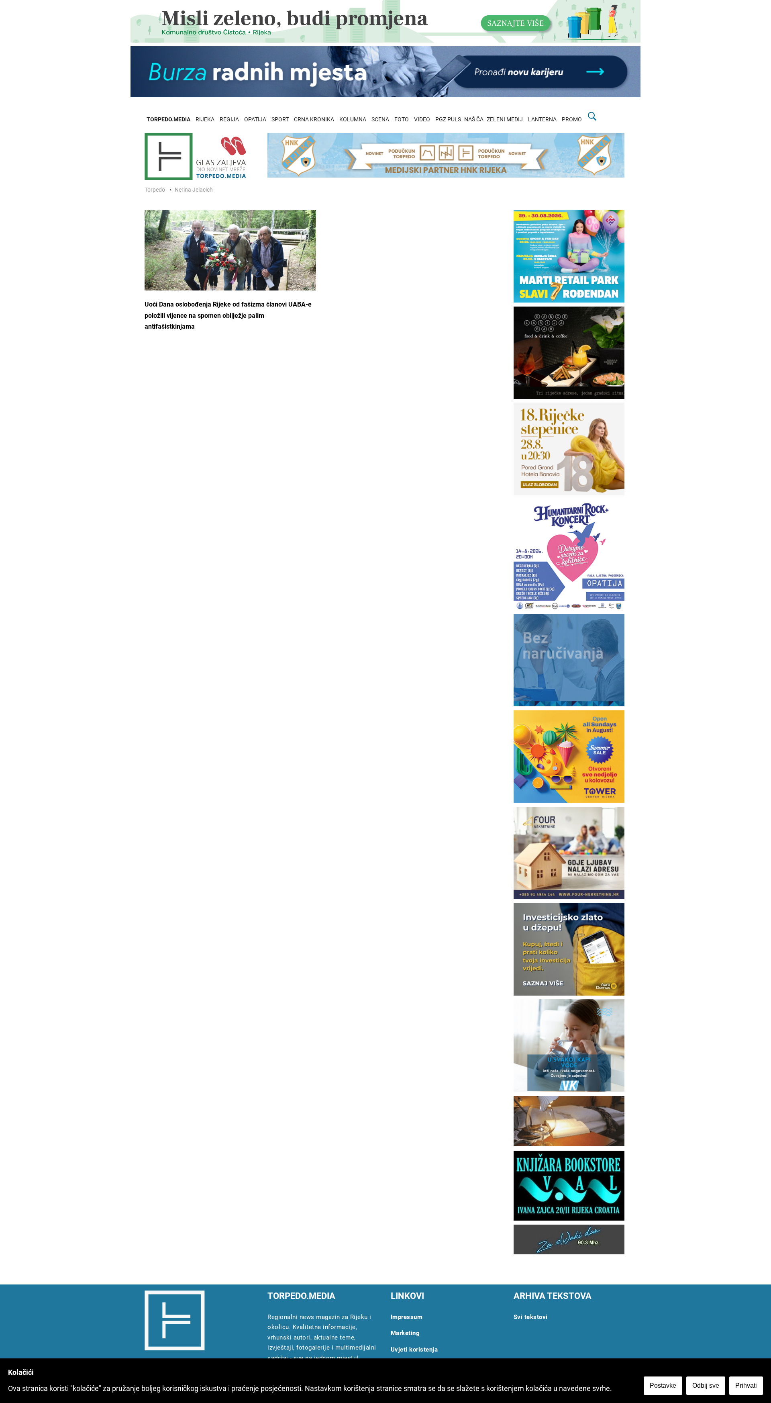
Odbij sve (705, 1385)
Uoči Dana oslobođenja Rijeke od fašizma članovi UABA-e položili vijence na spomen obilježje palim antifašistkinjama (228, 315)
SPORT (280, 119)
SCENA (380, 119)
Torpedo (155, 189)
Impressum (407, 1317)
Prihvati (746, 1385)
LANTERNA (542, 119)
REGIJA (229, 119)
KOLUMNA (352, 119)
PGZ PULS (448, 119)
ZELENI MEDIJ (505, 119)
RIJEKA (205, 119)
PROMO (572, 119)
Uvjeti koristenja (414, 1349)
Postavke (663, 1385)
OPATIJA (255, 119)
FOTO (401, 119)
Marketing (405, 1333)
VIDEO (422, 119)
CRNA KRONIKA (314, 119)
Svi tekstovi (531, 1317)
